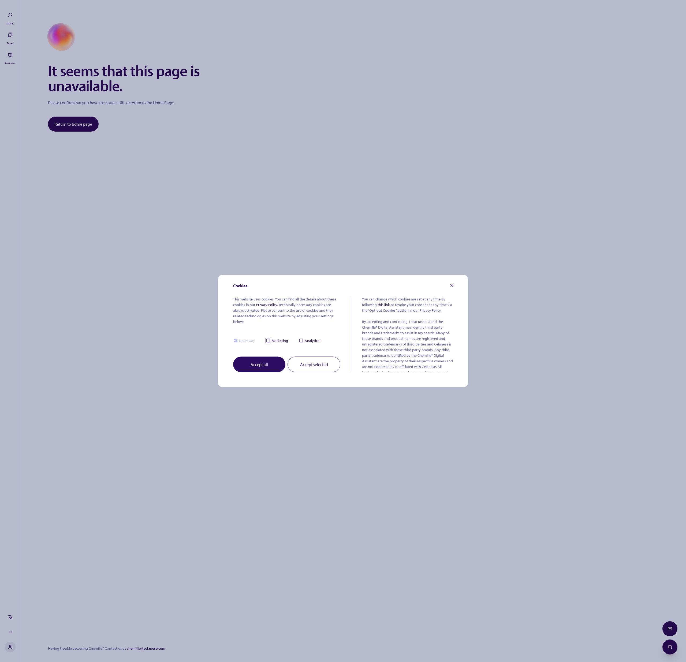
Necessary (247, 340)
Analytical (312, 340)
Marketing (280, 340)
